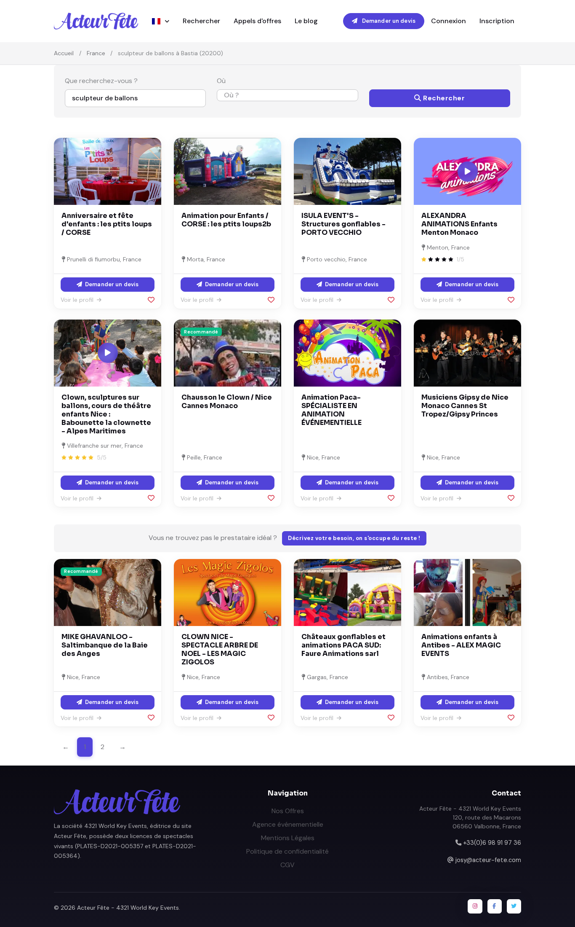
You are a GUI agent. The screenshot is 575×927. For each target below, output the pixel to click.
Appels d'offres (257, 20)
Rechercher (201, 20)
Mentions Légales (287, 837)
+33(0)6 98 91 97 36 (492, 842)
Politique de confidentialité (287, 851)
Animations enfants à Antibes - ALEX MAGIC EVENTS (461, 645)
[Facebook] (494, 906)
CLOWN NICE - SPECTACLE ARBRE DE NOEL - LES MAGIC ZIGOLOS (219, 649)
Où (221, 80)
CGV (287, 864)
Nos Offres (288, 810)
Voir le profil (78, 300)
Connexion (448, 20)
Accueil (64, 53)
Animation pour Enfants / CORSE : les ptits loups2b (226, 219)
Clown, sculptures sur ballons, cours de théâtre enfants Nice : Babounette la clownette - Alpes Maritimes (106, 414)
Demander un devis (388, 20)
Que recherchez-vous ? (101, 80)
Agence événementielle (287, 824)
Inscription (496, 20)
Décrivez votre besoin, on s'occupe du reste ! (354, 538)
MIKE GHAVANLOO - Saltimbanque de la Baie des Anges (104, 645)
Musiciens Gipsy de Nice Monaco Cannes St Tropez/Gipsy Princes (464, 406)
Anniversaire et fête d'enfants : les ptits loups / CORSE (106, 224)
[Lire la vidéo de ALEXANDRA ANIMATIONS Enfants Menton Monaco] (468, 171)
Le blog (306, 20)
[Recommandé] (227, 352)
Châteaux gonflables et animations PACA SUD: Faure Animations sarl (343, 645)
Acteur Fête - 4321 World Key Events (128, 907)
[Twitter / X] (514, 906)
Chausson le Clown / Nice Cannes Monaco (226, 401)
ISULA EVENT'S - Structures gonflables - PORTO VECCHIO (343, 224)
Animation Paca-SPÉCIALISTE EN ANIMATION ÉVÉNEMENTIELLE (331, 410)
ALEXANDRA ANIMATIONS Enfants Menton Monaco (459, 224)
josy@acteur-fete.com (488, 860)
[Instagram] (475, 906)
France (96, 53)
